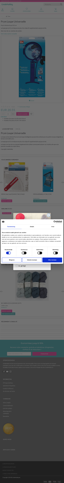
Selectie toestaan (32, 260)
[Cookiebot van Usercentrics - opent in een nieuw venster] (55, 222)
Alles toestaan (52, 260)
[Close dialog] (48, 215)
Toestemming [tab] (11, 226)
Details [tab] (32, 226)
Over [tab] (52, 226)
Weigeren (11, 260)
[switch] (24, 253)
